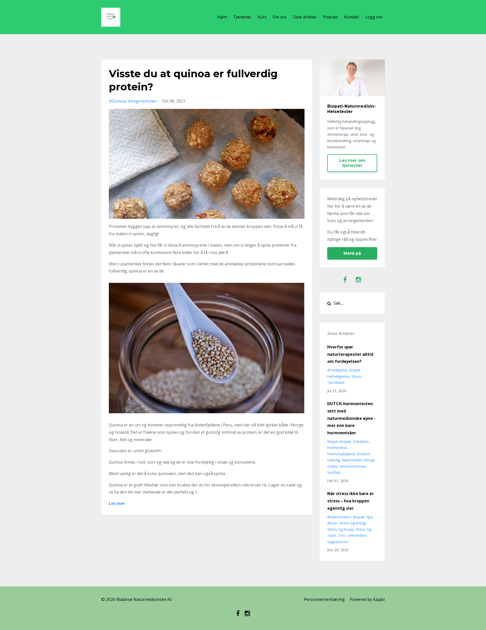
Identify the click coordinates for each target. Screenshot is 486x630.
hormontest (337, 447)
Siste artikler (305, 17)
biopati (345, 441)
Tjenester (242, 17)
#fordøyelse (337, 370)
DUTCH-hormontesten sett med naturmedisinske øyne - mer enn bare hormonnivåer (351, 418)
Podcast (330, 17)
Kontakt (351, 17)
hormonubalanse (341, 453)
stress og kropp (340, 529)
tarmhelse (336, 382)
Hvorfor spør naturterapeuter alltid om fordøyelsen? (350, 354)
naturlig (333, 460)
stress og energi (352, 523)
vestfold (333, 472)
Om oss (280, 17)
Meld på (352, 253)
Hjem (222, 17)
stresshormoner (353, 466)
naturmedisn (352, 460)
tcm (341, 535)
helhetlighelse (338, 376)
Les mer (117, 503)
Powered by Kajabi (367, 599)
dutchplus (361, 441)
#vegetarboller (142, 101)
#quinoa (117, 101)
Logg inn (373, 17)
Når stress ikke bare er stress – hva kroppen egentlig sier (350, 501)
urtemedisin (357, 535)
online (332, 466)
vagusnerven (337, 541)
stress (356, 376)
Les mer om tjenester (352, 163)
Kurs (262, 17)
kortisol (363, 453)
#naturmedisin (339, 517)
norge (369, 460)
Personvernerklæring (324, 599)
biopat (355, 370)
